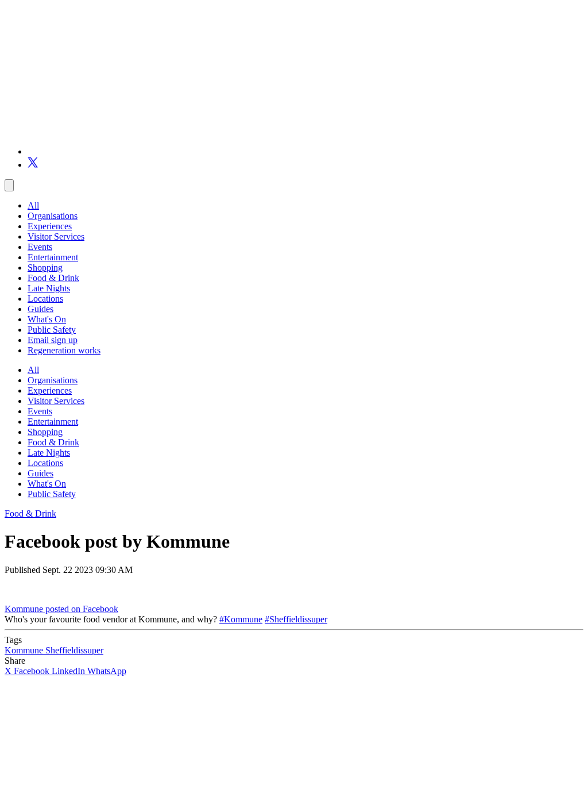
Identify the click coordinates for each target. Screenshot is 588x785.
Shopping (45, 267)
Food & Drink (53, 278)
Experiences (50, 226)
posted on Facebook (81, 609)
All (33, 205)
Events (40, 247)
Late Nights (49, 288)
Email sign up (53, 340)
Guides (40, 309)
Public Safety (52, 329)
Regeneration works (64, 350)
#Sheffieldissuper (296, 619)
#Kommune (240, 619)
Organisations (53, 216)
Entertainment (53, 257)
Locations (45, 298)
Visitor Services (56, 236)
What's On (47, 319)
